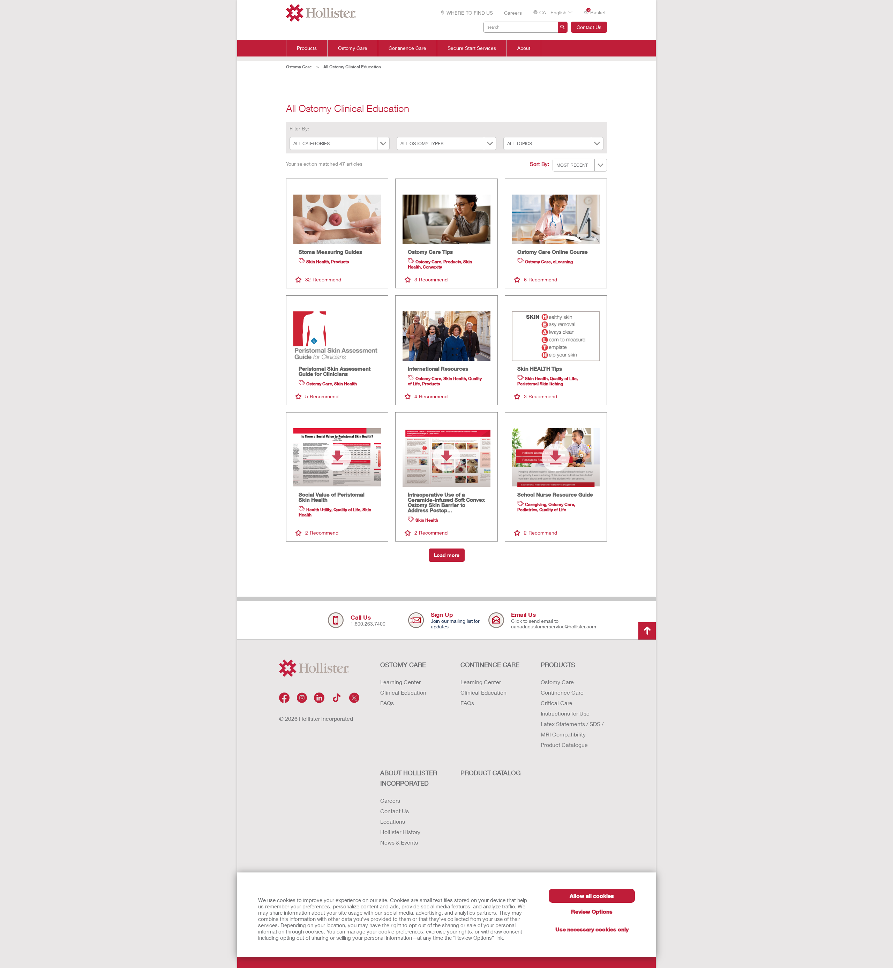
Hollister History (400, 832)
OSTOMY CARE (403, 664)
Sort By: (539, 164)
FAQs (387, 702)
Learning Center (400, 682)
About (523, 48)
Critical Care (556, 702)
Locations (392, 821)
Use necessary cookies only (592, 929)
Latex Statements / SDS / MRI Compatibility (572, 729)
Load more (446, 555)
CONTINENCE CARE (489, 664)
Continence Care (407, 48)
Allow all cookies (592, 895)
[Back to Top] (647, 631)
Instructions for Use (565, 713)
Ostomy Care (352, 48)
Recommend (323, 279)
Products (307, 48)
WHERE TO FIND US (469, 13)
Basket (597, 11)
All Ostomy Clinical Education (352, 66)
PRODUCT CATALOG (490, 773)
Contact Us (589, 27)
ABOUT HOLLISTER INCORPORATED (408, 778)
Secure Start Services (472, 48)
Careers (513, 13)
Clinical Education (403, 692)
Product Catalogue (564, 744)
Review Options (592, 911)
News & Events (399, 842)
